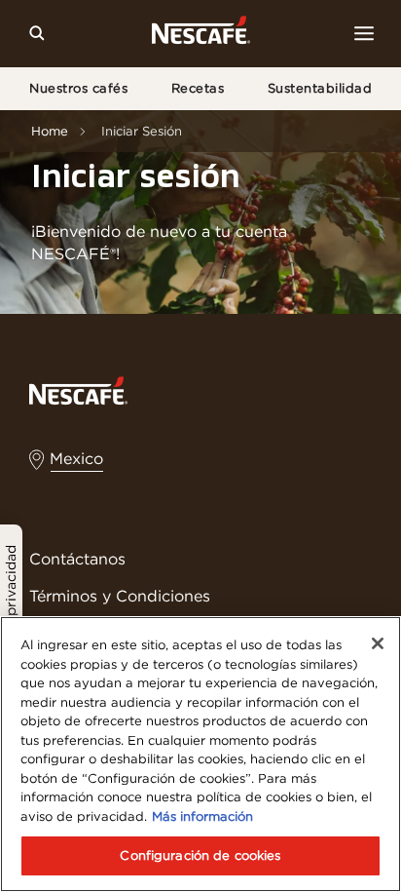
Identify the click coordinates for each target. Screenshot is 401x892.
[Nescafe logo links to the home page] (78, 389)
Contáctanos (77, 558)
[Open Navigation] (364, 33)
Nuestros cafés (78, 88)
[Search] (37, 33)
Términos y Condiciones (119, 595)
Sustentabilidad (320, 88)
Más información (202, 816)
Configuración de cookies (200, 855)
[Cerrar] (377, 643)
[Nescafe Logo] (201, 34)
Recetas (198, 88)
